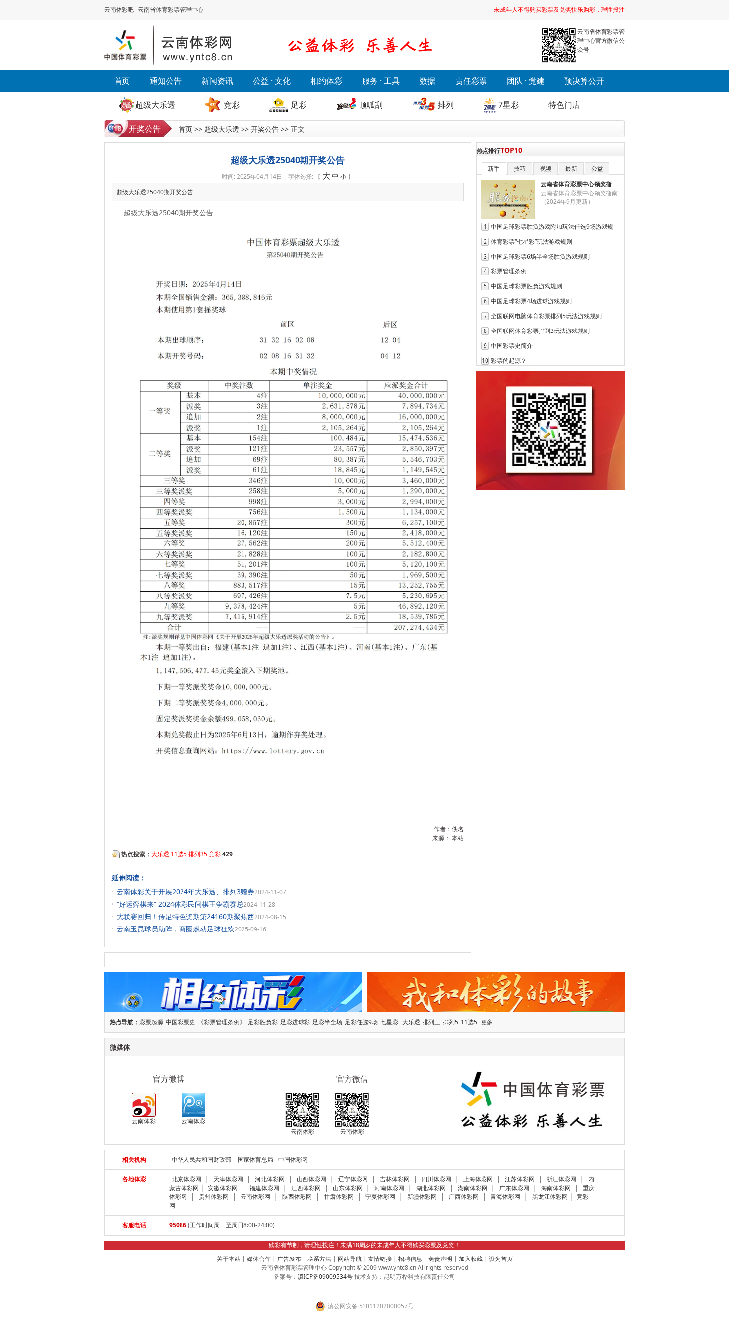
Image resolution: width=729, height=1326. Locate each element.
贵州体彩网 (214, 1197)
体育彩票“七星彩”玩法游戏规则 (531, 241)
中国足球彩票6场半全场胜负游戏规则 (540, 256)
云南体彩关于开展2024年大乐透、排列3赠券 (185, 891)
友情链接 (380, 1259)
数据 (427, 80)
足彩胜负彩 (263, 1022)
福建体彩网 (264, 1188)
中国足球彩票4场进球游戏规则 (531, 301)
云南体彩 (144, 1121)
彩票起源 (151, 1022)
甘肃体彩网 (339, 1197)
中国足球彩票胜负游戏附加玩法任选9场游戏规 (552, 226)
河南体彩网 (389, 1188)
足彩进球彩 (295, 1022)
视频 (545, 168)
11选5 (179, 854)
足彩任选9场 (361, 1022)
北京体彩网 (186, 1179)
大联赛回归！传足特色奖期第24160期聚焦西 (185, 916)
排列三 (431, 1022)
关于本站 (229, 1259)
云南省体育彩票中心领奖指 (576, 184)
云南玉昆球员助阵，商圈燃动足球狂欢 (176, 928)
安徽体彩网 (223, 1188)
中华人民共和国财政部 (201, 1159)
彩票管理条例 (509, 271)
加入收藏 (471, 1259)
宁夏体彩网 (380, 1197)
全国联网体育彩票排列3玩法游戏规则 (540, 331)
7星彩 (508, 104)
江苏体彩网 (520, 1179)
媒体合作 (259, 1259)
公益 (597, 168)
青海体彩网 (505, 1197)
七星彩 (389, 1022)
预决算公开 (584, 80)
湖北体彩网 (431, 1188)
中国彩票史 (180, 1022)
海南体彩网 (556, 1188)
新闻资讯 (217, 80)
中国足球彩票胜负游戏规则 (526, 286)
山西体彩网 (311, 1179)
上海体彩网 (478, 1179)
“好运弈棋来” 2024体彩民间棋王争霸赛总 (180, 904)
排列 (446, 104)
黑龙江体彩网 (550, 1197)
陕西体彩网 (297, 1197)
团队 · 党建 (526, 80)
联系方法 (319, 1259)
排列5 (450, 1022)
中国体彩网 (293, 1159)
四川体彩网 (436, 1179)
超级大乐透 (155, 104)
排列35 (197, 854)
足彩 (298, 104)
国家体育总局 (255, 1159)
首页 (122, 80)
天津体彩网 (228, 1179)
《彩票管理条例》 (221, 1022)
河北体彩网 (270, 1179)
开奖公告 (265, 128)
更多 (487, 1022)
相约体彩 (326, 80)
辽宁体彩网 (353, 1179)
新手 (494, 168)
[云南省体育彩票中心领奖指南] (508, 217)
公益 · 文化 (272, 80)
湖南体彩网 (472, 1188)
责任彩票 (471, 80)
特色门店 (564, 104)
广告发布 (289, 1259)
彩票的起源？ (509, 360)
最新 (571, 168)
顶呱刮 (371, 104)
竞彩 (232, 104)
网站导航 (350, 1259)
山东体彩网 (348, 1188)
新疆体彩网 (422, 1197)
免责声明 (440, 1259)
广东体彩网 (514, 1188)
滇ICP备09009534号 (325, 1276)
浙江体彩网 (561, 1179)
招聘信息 (410, 1259)
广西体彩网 (464, 1197)
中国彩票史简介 (512, 345)
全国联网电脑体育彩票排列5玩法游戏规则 (546, 316)
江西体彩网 (306, 1188)
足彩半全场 (327, 1022)
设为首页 (501, 1259)
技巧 (520, 168)
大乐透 (160, 854)
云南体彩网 (255, 1197)
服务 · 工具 (381, 80)
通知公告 (166, 80)
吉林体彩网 (395, 1179)
